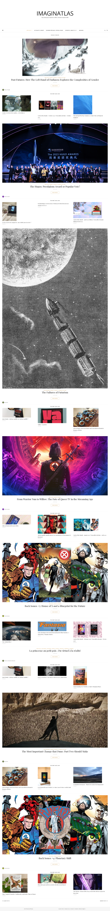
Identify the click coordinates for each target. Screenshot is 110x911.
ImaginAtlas (55, 13)
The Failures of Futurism (55, 392)
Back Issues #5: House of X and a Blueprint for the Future (55, 605)
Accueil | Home (61, 908)
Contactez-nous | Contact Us (69, 908)
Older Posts (6, 900)
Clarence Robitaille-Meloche (9, 660)
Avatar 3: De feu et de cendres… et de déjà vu (13, 113)
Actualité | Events (39, 30)
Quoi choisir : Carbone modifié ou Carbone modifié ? (15, 419)
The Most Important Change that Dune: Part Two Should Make (55, 751)
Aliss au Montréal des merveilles (10, 526)
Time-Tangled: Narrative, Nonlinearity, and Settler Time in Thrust (19, 894)
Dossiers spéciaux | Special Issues (54, 30)
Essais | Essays (53, 77)
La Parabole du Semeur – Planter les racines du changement (88, 784)
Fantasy (62, 648)
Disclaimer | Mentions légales (80, 908)
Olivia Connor (7, 196)
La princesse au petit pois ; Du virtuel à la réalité (55, 650)
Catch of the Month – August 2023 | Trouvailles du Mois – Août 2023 (89, 535)
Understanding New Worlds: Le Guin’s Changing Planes (87, 686)
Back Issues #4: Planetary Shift (55, 858)
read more (55, 85)
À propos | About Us (70, 30)
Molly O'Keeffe (7, 89)
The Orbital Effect (6, 642)
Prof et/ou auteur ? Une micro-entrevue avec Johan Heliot (52, 677)
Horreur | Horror (68, 648)
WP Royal (31, 908)
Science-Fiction (61, 77)
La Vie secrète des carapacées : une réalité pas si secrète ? (16, 222)
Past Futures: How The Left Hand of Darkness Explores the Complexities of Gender (55, 79)
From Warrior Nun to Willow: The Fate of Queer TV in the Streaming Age (55, 499)
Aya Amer (6, 402)
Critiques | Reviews (46, 648)
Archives (81, 30)
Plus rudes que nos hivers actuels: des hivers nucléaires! (52, 885)
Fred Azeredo (7, 616)
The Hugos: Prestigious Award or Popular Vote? (55, 186)
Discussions (47, 390)
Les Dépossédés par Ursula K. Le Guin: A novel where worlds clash (54, 787)
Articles (29, 30)
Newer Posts (103, 900)
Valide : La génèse (42, 424)
